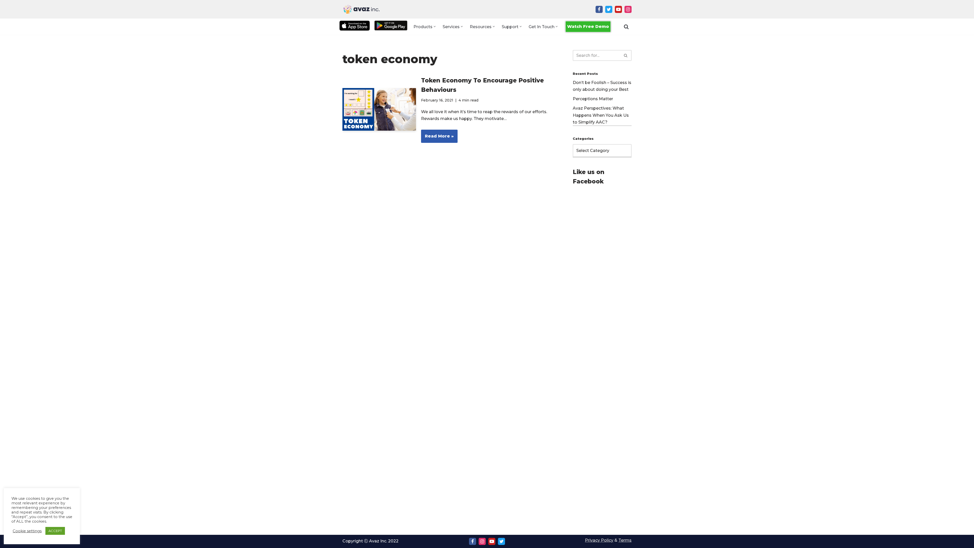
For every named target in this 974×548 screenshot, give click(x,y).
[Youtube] (618, 9)
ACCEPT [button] (55, 531)
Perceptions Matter (593, 98)
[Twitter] (608, 9)
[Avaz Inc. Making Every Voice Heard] (361, 9)
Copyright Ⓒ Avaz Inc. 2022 (370, 541)
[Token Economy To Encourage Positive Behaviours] (379, 109)
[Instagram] (628, 9)
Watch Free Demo (588, 26)
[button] (435, 26)
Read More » (437, 138)
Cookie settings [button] (27, 531)
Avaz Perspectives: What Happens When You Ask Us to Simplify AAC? (601, 115)
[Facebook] (599, 9)
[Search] (626, 26)
